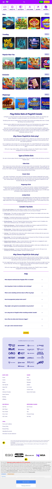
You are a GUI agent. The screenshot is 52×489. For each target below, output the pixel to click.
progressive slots (19, 200)
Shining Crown (7, 213)
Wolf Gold (6, 217)
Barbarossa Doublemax (9, 249)
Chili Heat (6, 233)
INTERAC (17, 130)
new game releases (9, 209)
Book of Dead (7, 237)
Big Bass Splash (7, 229)
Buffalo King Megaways (9, 225)
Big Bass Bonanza (8, 221)
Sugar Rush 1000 (8, 245)
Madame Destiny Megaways (10, 241)
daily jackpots (26, 197)
